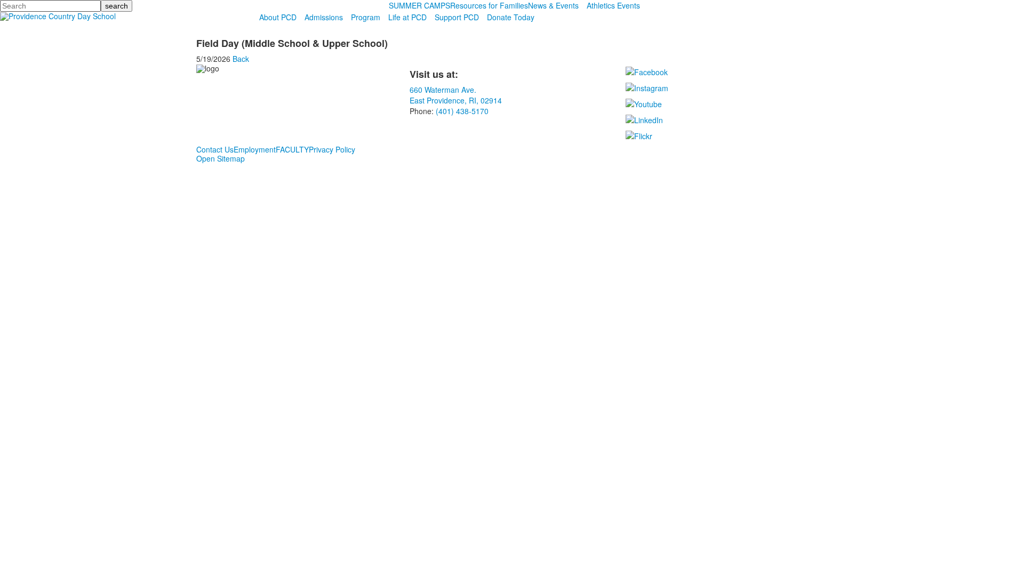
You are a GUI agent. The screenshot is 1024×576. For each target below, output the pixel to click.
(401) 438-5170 (462, 111)
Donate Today (510, 17)
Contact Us (215, 149)
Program (365, 17)
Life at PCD (407, 17)
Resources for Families (489, 5)
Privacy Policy (332, 149)
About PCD (278, 17)
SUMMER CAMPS (419, 5)
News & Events (553, 5)
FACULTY (292, 149)
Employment (255, 149)
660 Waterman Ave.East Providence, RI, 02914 (456, 95)
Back (241, 58)
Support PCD (457, 17)
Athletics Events (613, 5)
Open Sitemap (220, 158)
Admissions (324, 17)
